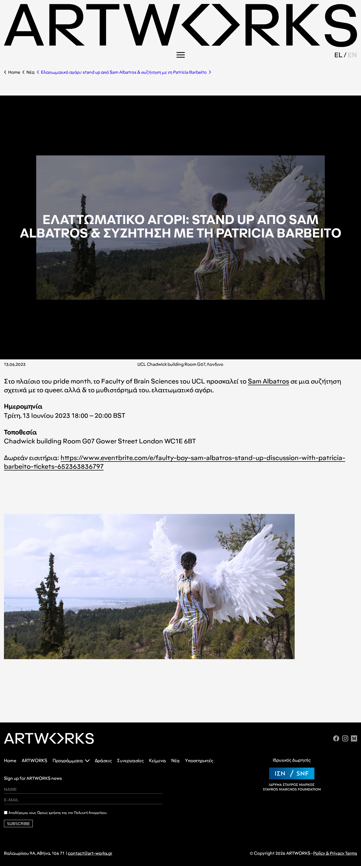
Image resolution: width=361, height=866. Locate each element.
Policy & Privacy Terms (335, 853)
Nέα (30, 72)
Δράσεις (103, 760)
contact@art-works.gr (90, 853)
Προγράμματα (68, 760)
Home (14, 72)
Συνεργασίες (130, 760)
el (338, 55)
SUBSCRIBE (18, 823)
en (352, 55)
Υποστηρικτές (199, 760)
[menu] (181, 55)
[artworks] (180, 45)
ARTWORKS (34, 760)
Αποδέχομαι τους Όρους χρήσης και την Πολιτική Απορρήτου (57, 812)
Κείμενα (157, 760)
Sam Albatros (268, 381)
